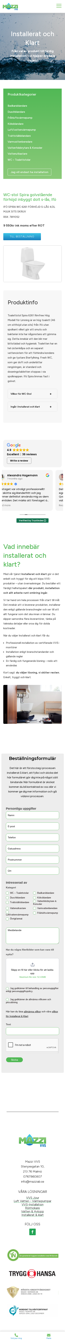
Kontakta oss (32, 1155)
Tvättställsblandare (19, 135)
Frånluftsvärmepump (20, 117)
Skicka (14, 1059)
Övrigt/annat (15, 918)
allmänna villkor (32, 1011)
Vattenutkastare (17, 153)
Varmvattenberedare (20, 141)
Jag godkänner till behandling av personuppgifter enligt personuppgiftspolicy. (32, 990)
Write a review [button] (19, 460)
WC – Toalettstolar (19, 159)
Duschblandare (16, 111)
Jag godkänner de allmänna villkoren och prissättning (28, 1001)
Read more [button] (13, 505)
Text (8, 1024)
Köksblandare (15, 123)
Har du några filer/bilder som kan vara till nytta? (30, 952)
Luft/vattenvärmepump (22, 129)
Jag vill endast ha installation (29, 172)
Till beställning (22, 236)
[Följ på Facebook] (32, 1232)
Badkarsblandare (17, 105)
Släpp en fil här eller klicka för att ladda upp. (32, 971)
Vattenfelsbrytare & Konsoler (25, 147)
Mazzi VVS (32, 1161)
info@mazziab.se (32, 1181)
